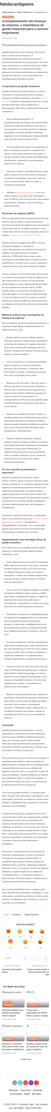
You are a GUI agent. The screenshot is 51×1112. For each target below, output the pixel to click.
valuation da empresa (26, 192)
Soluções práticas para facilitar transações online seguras (12, 1013)
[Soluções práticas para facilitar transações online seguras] (13, 998)
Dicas (7, 1002)
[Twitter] (32, 958)
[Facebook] (25, 958)
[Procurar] (47, 4)
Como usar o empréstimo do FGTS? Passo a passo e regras (37, 1013)
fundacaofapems (17, 4)
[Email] (45, 958)
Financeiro (8, 17)
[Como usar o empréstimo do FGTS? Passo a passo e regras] (38, 998)
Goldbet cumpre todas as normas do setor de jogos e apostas (37, 1046)
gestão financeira (32, 914)
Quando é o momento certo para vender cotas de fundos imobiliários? (13, 1046)
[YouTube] (36, 1082)
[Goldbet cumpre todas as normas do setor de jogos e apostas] (38, 1032)
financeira (17, 914)
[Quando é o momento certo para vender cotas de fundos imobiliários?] (13, 1032)
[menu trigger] (5, 4)
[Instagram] (31, 1082)
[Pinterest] (38, 958)
